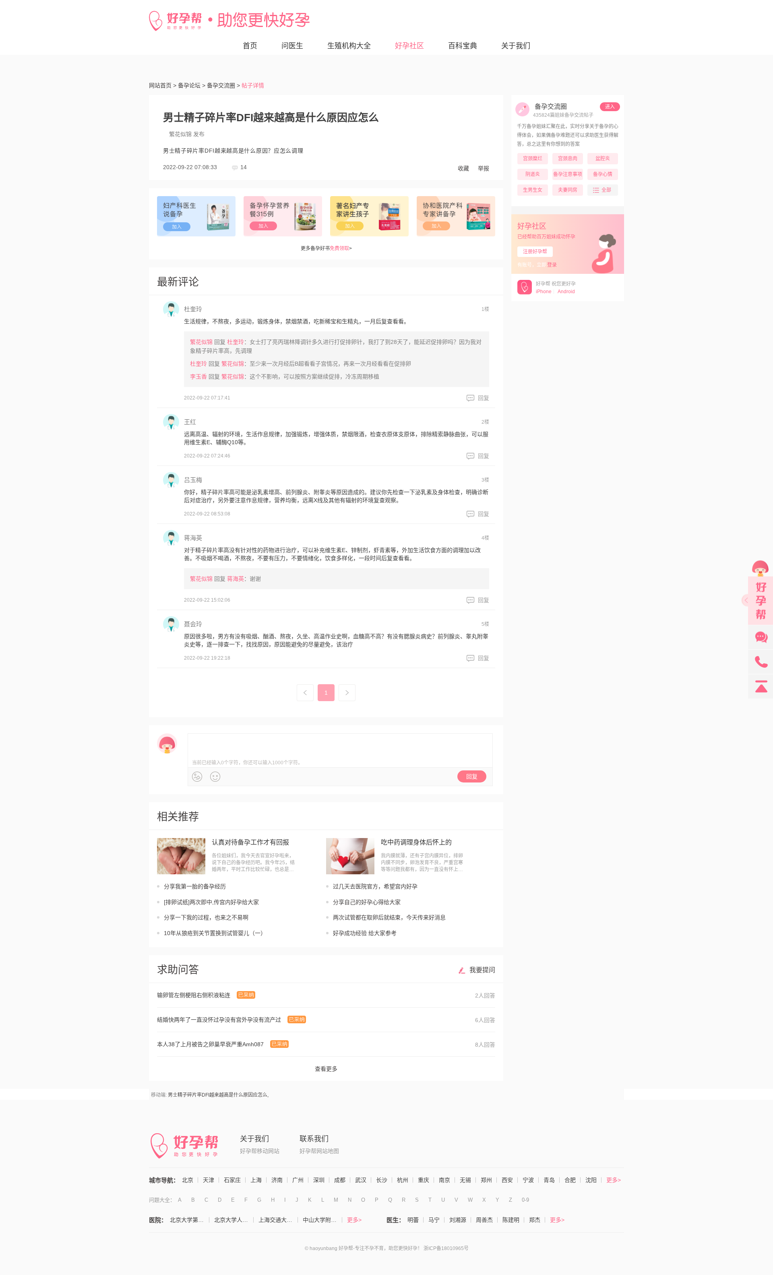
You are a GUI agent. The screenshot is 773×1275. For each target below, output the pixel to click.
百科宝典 (462, 46)
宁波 (528, 1180)
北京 (187, 1180)
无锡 (465, 1180)
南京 (444, 1180)
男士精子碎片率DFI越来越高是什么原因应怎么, (218, 1095)
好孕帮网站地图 (319, 1151)
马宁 (434, 1220)
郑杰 (534, 1220)
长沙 (381, 1180)
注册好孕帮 (535, 252)
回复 (483, 398)
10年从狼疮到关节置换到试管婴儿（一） (215, 933)
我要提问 (482, 970)
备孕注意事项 (567, 174)
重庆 (423, 1180)
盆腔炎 (602, 158)
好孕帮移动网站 (259, 1151)
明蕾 (413, 1220)
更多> (613, 1180)
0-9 (525, 1200)
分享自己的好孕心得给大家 (367, 902)
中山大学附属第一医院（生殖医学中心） (322, 1220)
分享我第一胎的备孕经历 (195, 886)
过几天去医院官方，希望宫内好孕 (375, 886)
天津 (208, 1180)
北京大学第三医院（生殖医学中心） (189, 1220)
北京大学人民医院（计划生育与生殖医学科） (234, 1220)
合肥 (570, 1180)
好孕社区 (409, 46)
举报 (483, 168)
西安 (507, 1180)
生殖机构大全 (349, 46)
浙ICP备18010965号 (446, 1248)
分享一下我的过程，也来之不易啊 (206, 917)
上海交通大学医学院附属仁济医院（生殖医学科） (278, 1220)
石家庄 (232, 1180)
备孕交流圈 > (223, 85)
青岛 (549, 1180)
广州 (298, 1180)
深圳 (318, 1180)
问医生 (292, 46)
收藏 (463, 168)
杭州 (402, 1180)
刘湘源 (457, 1220)
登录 (552, 265)
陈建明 (510, 1220)
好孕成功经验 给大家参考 (365, 933)
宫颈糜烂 (532, 158)
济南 (277, 1180)
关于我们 (515, 46)
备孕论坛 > (191, 85)
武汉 (360, 1180)
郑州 (486, 1180)
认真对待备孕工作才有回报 (250, 842)
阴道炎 (532, 174)
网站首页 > (162, 85)
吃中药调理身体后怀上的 (416, 842)
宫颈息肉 (567, 158)
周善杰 (484, 1220)
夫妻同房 (567, 190)
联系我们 (314, 1139)
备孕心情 (602, 174)
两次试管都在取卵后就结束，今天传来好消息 (389, 917)
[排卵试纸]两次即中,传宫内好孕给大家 (211, 902)
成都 (339, 1180)
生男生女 (532, 190)
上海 (256, 1180)
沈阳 (591, 1180)
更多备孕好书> (326, 248)
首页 (250, 46)
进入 (610, 107)
